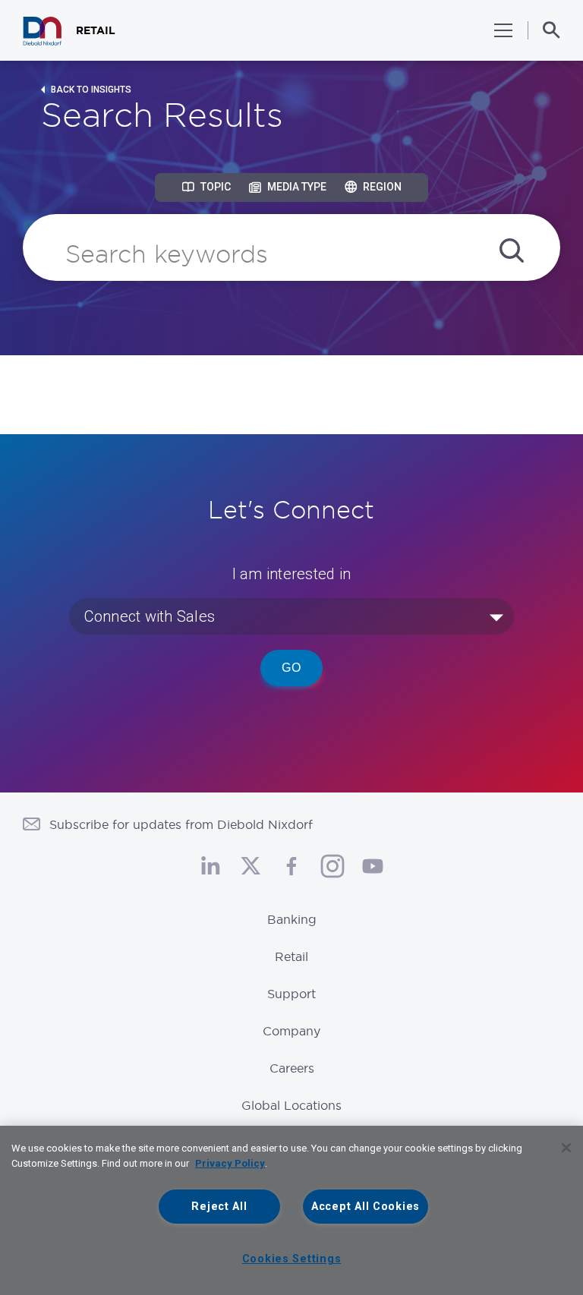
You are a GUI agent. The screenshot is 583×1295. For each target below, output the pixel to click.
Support (291, 993)
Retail (291, 956)
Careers (291, 1068)
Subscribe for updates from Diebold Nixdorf (181, 824)
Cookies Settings (292, 1258)
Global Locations (291, 1105)
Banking (292, 919)
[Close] (566, 1147)
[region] (291, 1210)
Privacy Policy (230, 1163)
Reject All (219, 1206)
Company (291, 1030)
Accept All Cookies (365, 1206)
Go (291, 667)
